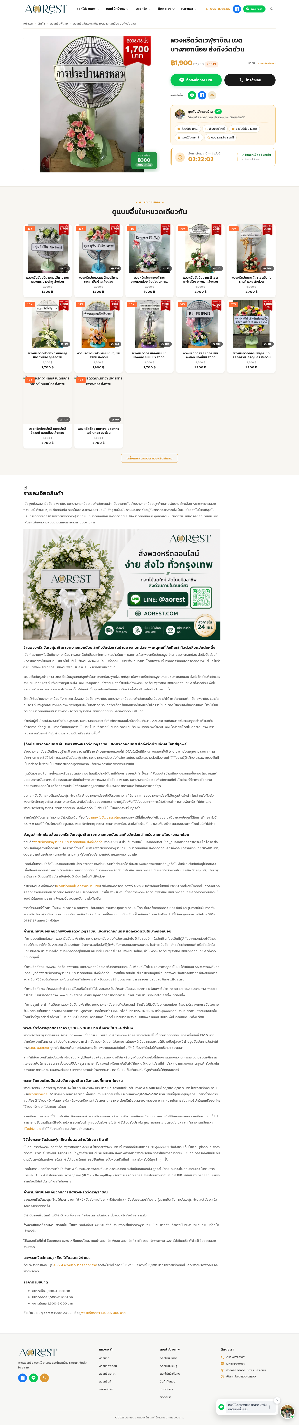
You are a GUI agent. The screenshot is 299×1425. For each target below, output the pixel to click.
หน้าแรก (28, 23)
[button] (287, 1411)
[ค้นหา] (272, 9)
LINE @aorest (39, 1047)
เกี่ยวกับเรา (166, 1389)
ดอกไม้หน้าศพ (115, 9)
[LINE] (33, 1378)
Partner (187, 9)
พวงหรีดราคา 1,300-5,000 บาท (103, 1312)
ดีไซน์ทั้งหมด (32, 1128)
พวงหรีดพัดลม (59, 23)
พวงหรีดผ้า (106, 1381)
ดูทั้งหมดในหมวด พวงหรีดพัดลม (149, 458)
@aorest (256, 9)
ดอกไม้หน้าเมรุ (168, 1366)
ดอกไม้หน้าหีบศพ (170, 1374)
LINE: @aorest (235, 1363)
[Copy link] (212, 95)
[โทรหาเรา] (44, 1378)
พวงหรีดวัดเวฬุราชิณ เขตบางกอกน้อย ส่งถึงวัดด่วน (68, 841)
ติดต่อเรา (164, 9)
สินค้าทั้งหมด (168, 1381)
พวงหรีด (141, 9)
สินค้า (41, 23)
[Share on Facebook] (202, 95)
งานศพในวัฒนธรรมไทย (105, 817)
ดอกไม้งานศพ (85, 9)
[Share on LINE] (192, 95)
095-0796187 (220, 9)
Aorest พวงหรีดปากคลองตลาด (75, 1264)
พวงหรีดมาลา (107, 1374)
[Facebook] (237, 9)
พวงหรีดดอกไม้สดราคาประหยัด (78, 885)
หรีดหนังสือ (106, 1389)
